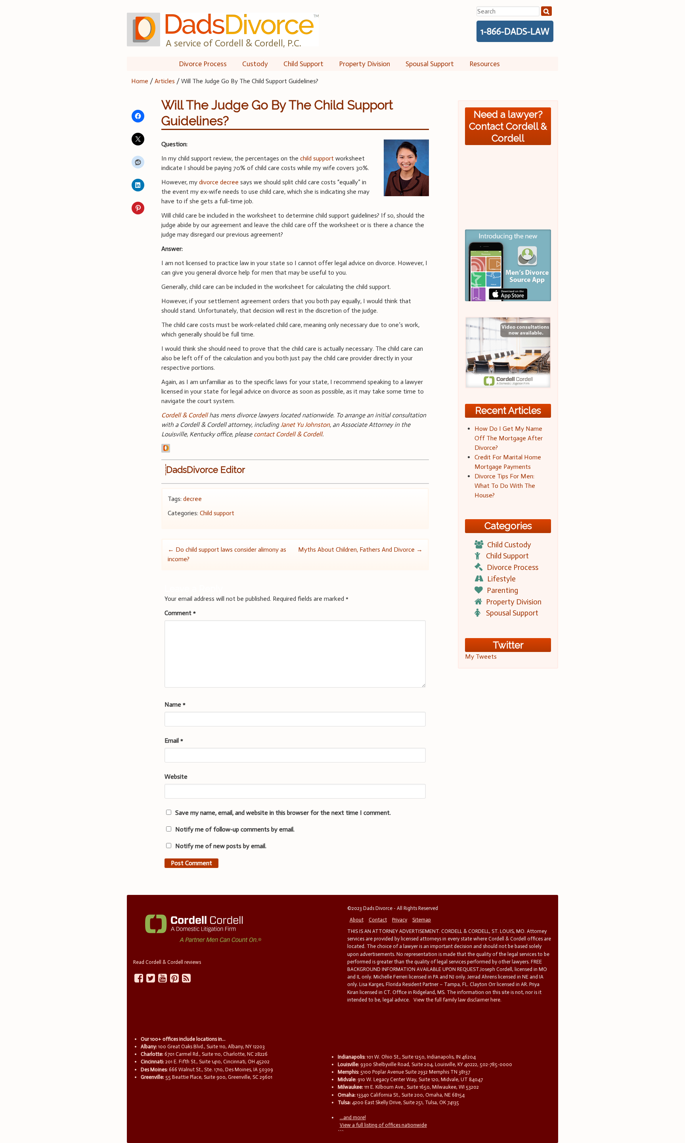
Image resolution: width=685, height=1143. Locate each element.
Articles (165, 81)
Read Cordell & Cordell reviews (167, 962)
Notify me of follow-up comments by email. (235, 829)
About (357, 920)
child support (317, 158)
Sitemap (421, 920)
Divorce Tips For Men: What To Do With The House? (505, 485)
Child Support (303, 63)
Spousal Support (430, 63)
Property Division (364, 63)
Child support (217, 513)
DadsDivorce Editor (205, 469)
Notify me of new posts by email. (220, 846)
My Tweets (481, 656)
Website (176, 776)
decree (192, 499)
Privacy (399, 920)
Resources (484, 63)
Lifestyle (501, 578)
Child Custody (509, 544)
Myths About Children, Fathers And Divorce (360, 549)
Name (175, 704)
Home (139, 81)
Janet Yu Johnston (305, 424)
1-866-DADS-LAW (514, 31)
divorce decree (219, 182)
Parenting (502, 590)
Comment (180, 613)
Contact (378, 920)
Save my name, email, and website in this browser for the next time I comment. (283, 812)
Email (174, 740)
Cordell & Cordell (184, 415)
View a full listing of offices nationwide (383, 1125)
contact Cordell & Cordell (288, 434)
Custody (255, 63)
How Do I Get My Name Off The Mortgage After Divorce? (509, 438)
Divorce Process (203, 63)
